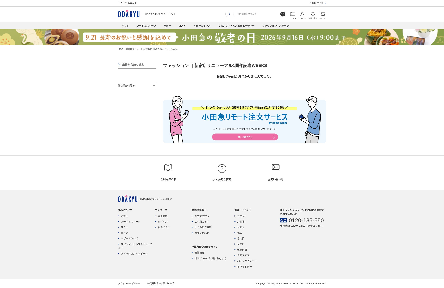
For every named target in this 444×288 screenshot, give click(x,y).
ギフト (125, 25)
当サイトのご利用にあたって (210, 258)
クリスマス (243, 255)
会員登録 (163, 216)
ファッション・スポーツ (275, 25)
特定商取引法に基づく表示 (160, 283)
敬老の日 (242, 249)
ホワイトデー (244, 266)
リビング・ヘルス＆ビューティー (236, 25)
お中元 (241, 216)
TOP (121, 49)
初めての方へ (202, 216)
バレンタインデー (247, 261)
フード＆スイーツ (146, 25)
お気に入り (164, 227)
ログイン (163, 221)
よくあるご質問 (203, 227)
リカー (167, 25)
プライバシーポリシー (129, 283)
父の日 (241, 244)
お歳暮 (241, 221)
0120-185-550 (306, 220)
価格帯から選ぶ (126, 85)
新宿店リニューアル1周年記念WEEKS (144, 49)
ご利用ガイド (316, 3)
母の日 (241, 238)
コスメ (182, 25)
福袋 (239, 232)
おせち (241, 227)
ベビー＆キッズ (202, 25)
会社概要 (199, 252)
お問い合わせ (202, 232)
